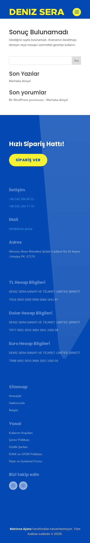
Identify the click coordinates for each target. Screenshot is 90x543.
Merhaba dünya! (20, 81)
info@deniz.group (20, 228)
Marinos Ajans (21, 529)
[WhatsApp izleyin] (13, 485)
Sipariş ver (28, 160)
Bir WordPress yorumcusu (26, 100)
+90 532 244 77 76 (21, 206)
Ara (76, 60)
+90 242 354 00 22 (21, 199)
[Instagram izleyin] (23, 485)
